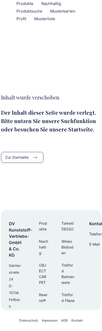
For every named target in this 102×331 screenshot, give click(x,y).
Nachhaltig (43, 247)
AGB (64, 320)
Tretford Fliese (68, 298)
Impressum (50, 320)
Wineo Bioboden (67, 247)
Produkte (43, 226)
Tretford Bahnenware (67, 274)
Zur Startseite (17, 157)
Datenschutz (28, 320)
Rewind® (43, 298)
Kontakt (77, 320)
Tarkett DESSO (67, 226)
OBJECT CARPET (42, 274)
